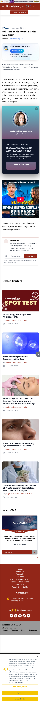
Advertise (20, 571)
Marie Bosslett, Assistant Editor (16, 320)
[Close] (37, 656)
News (23, 630)
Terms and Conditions (20, 582)
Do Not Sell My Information (20, 579)
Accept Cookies (20, 699)
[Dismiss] (36, 108)
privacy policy (12, 262)
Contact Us (20, 574)
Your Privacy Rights (20, 587)
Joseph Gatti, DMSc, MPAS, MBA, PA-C (18, 494)
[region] (20, 678)
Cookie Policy (18, 682)
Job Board (20, 577)
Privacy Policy (20, 584)
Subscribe (29, 256)
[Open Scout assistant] (28, 6)
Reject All (20, 693)
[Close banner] (37, 2)
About (20, 569)
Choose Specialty (18, 12)
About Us (14, 630)
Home (5, 630)
